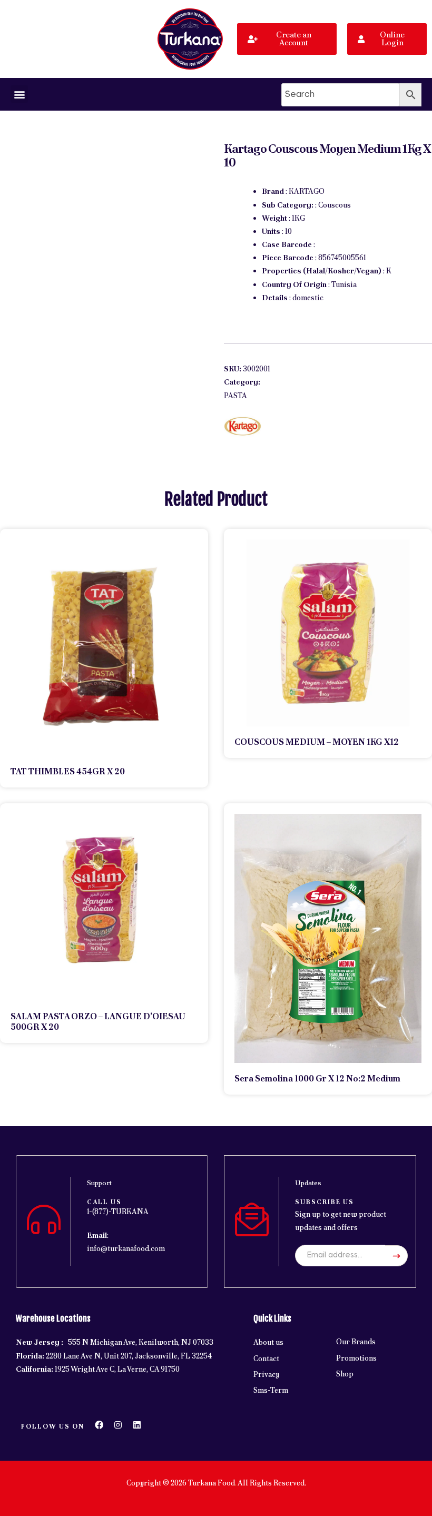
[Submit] (396, 1255)
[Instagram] (118, 1425)
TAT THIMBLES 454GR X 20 (68, 771)
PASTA (235, 395)
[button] (19, 94)
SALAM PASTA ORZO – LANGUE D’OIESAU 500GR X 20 (98, 1021)
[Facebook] (99, 1425)
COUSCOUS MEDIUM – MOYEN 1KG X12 (316, 741)
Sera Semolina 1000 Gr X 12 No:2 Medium (317, 1078)
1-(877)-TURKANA (118, 1211)
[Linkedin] (137, 1425)
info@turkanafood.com (126, 1248)
